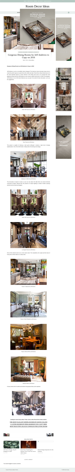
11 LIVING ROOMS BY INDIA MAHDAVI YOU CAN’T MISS (28, 424)
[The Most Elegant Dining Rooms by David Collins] (50, 434)
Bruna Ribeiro (32, 60)
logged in (11, 463)
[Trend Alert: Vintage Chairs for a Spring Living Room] (6, 434)
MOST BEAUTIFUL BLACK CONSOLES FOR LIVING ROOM (28, 426)
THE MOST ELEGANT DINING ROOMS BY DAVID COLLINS (28, 422)
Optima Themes (15, 469)
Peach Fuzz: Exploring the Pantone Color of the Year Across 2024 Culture (28, 451)
